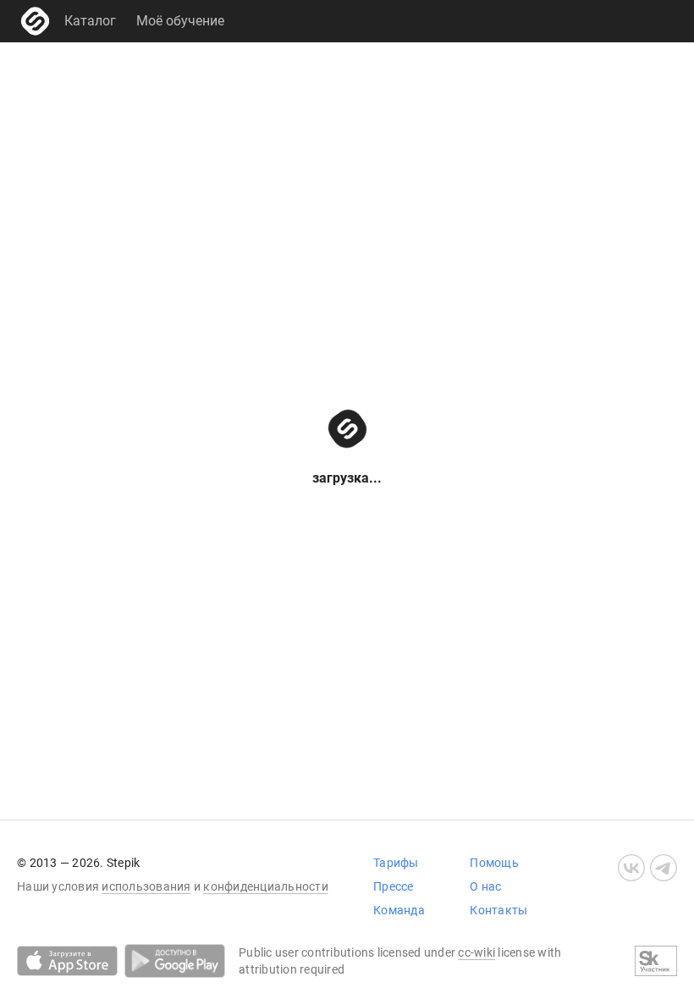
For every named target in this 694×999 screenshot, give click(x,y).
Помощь (494, 862)
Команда (399, 910)
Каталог (90, 21)
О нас (485, 886)
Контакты (498, 910)
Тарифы (396, 862)
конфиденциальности (265, 886)
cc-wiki (476, 952)
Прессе (393, 886)
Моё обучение (180, 21)
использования (146, 886)
